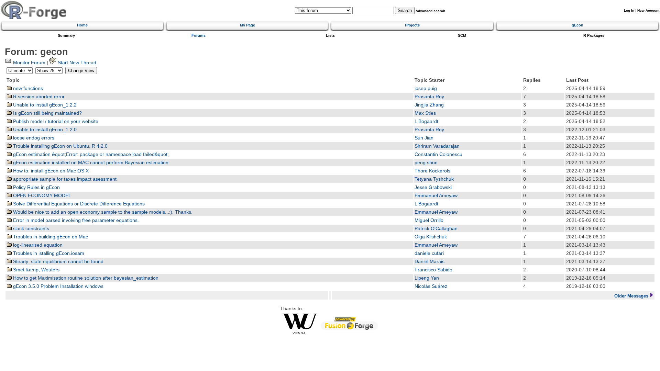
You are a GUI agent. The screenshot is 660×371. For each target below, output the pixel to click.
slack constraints (30, 228)
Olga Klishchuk (431, 236)
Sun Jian (424, 137)
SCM (462, 35)
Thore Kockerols (432, 170)
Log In (629, 10)
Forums (198, 35)
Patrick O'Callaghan (436, 228)
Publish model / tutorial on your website (55, 121)
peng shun (426, 162)
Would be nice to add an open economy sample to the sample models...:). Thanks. (102, 212)
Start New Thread (76, 62)
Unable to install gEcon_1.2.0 (44, 129)
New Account (648, 10)
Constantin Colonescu (438, 154)
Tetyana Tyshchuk (434, 179)
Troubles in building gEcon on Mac (50, 236)
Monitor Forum (28, 62)
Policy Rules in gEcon (36, 187)
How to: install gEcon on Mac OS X (50, 170)
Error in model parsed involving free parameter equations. (75, 220)
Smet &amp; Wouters (35, 269)
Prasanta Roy (429, 96)
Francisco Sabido (433, 269)
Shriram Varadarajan (437, 146)
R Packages (593, 35)
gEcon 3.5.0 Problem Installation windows (57, 286)
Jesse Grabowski (433, 187)
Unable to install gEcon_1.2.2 (44, 105)
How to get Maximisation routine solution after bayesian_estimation (85, 278)
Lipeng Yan (427, 278)
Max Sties (425, 113)
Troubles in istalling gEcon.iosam (48, 253)
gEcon (577, 25)
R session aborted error (38, 96)
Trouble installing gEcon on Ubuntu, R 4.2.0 (60, 146)
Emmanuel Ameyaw (436, 195)
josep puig (426, 88)
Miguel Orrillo (429, 220)
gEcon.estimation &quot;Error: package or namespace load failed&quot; (90, 154)
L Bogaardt (426, 121)
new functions (27, 88)
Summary (66, 35)
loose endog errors (33, 137)
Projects (412, 25)
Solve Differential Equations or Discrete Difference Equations (78, 203)
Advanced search (430, 11)
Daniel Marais (429, 261)
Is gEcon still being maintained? (47, 113)
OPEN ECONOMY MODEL (41, 195)
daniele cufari (429, 253)
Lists (330, 35)
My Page (247, 25)
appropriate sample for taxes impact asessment (64, 179)
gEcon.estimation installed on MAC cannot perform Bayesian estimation (90, 162)
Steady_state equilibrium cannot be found (57, 261)
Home (82, 25)
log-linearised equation (37, 245)
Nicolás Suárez (431, 286)
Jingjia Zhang (429, 105)
